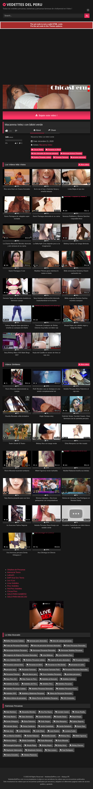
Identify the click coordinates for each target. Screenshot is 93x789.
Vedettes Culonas (69, 679)
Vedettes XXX (11, 693)
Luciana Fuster (70, 731)
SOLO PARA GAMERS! (16, 594)
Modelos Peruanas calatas (42, 157)
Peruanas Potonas (12, 674)
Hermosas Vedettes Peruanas (71, 650)
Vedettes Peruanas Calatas (16, 688)
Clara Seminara (27, 716)
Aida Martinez (11, 712)
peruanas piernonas (79, 157)
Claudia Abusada (44, 716)
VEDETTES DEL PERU (24, 4)
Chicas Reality (38, 149)
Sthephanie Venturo (34, 750)
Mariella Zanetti (49, 736)
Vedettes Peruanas (65, 684)
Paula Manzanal (46, 740)
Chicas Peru (12, 591)
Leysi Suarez (54, 731)
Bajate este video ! (48, 115)
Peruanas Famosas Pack (50, 669)
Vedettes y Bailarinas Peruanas (33, 693)
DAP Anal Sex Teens (15, 578)
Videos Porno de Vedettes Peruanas (45, 698)
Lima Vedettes (13, 583)
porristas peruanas (73, 674)
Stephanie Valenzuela (14, 750)
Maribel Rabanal (32, 736)
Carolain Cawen (63, 712)
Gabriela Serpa (11, 726)
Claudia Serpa (61, 716)
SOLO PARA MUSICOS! (17, 597)
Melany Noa (65, 736)
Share (53, 130)
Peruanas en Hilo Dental (56, 665)
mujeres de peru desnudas (60, 660)
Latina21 (10, 575)
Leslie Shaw (39, 731)
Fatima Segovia (77, 721)
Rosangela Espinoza (13, 745)
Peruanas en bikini (35, 665)
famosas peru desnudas (38, 641)
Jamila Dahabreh (65, 726)
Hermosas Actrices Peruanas (72, 153)
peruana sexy (11, 669)
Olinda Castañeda (28, 740)
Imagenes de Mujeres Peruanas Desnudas (21, 655)
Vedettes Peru (47, 684)
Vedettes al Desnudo (49, 679)
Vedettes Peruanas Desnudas (42, 688)
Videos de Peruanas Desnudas (61, 693)
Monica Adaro (11, 740)
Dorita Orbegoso (12, 721)
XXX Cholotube (68, 698)
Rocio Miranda (63, 740)
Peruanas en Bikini (54, 149)
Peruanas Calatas (81, 660)
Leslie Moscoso (24, 731)
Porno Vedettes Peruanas (52, 674)
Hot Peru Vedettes (14, 589)
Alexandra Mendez (28, 712)
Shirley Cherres (77, 745)
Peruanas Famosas (61, 157)
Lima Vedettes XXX (13, 660)
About (38, 130)
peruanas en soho (77, 665)
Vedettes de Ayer (12, 684)
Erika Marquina (61, 721)
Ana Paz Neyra (46, 712)
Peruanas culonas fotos (14, 665)
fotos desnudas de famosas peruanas (45, 153)
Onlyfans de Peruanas (16, 570)
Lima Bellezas (48, 655)
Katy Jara (9, 731)
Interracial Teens (14, 572)
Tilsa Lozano (51, 750)
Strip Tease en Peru (29, 679)
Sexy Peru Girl (11, 679)
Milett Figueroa (80, 736)
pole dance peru (31, 674)
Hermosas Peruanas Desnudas (44, 650)
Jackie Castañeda (46, 726)
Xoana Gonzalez (12, 755)
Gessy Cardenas (29, 726)
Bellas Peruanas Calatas (15, 641)
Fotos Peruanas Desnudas (75, 645)
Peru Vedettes (13, 586)
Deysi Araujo (76, 716)
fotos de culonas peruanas (62, 641)
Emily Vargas (45, 721)
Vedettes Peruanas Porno (67, 688)
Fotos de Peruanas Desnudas (17, 645)
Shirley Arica (61, 745)
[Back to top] (85, 782)
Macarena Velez (45, 145)
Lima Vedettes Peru (65, 655)
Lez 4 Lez (11, 580)
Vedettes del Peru (30, 684)
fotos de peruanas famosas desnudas (46, 645)
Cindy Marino (11, 716)
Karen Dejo (81, 726)
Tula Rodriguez (67, 750)
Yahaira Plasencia (30, 755)
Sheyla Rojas (31, 745)
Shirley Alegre (47, 745)
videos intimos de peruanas (16, 698)
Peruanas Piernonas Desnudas (76, 669)
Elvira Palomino (29, 721)
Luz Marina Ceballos (13, 736)
